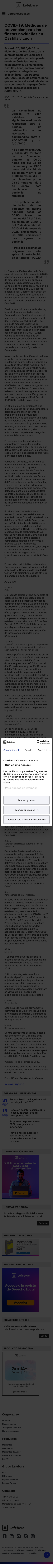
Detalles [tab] (29, 750)
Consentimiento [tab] (11, 750)
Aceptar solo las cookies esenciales (26, 819)
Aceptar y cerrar (26, 800)
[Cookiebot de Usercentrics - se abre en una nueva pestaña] (37, 742)
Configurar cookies (25, 809)
